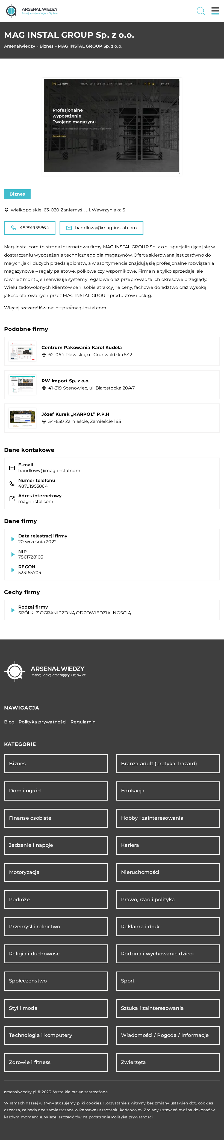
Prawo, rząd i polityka (148, 900)
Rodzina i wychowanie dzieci (157, 954)
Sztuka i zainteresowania (152, 1008)
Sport (127, 981)
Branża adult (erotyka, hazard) (159, 764)
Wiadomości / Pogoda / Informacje (165, 1035)
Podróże (19, 900)
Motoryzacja (24, 872)
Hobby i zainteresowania (152, 818)
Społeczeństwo (28, 981)
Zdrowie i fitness (30, 1062)
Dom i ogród (25, 791)
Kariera (130, 845)
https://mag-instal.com (81, 307)
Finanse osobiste (30, 818)
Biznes (17, 194)
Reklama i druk (140, 927)
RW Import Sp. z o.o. (65, 380)
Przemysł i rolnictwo (34, 927)
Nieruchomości (140, 872)
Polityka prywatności (42, 722)
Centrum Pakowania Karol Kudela (82, 347)
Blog (9, 722)
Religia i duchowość (34, 954)
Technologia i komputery (40, 1035)
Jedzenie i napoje (31, 845)
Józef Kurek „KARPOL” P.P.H (76, 414)
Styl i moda (23, 1008)
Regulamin (83, 722)
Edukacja (133, 791)
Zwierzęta (133, 1062)
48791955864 (34, 227)
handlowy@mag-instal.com (106, 227)
